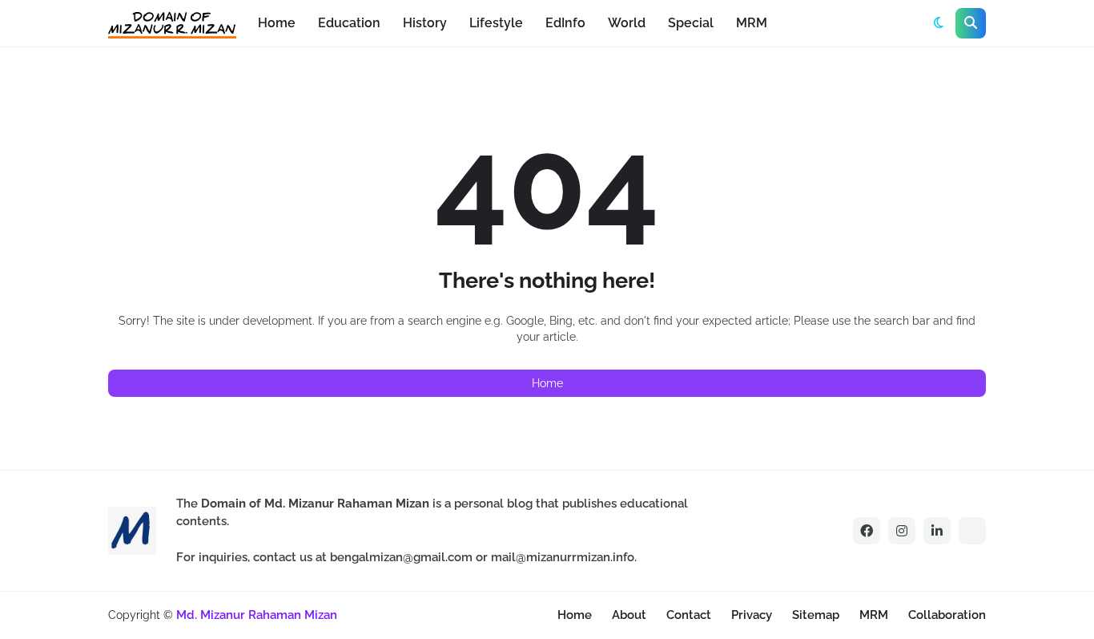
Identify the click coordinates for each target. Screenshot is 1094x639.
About (629, 615)
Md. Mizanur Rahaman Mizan (256, 615)
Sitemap (815, 615)
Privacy (751, 615)
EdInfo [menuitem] (565, 22)
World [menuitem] (627, 22)
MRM (873, 615)
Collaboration (947, 615)
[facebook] (866, 530)
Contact (688, 615)
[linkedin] (937, 530)
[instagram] (901, 530)
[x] (972, 530)
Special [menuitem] (691, 22)
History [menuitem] (425, 22)
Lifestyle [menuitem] (496, 22)
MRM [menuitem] (751, 22)
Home (547, 383)
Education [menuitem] (349, 22)
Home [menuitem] (277, 22)
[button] (938, 23)
